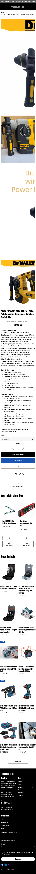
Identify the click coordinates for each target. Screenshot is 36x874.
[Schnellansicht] (9, 572)
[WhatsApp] (13, 473)
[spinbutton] (9, 538)
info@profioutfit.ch (7, 810)
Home (20, 782)
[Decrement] (4, 538)
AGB (2, 829)
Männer (20, 787)
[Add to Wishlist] (18, 466)
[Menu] (5, 7)
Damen (20, 790)
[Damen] (32, 790)
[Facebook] (16, 473)
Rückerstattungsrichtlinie (9, 832)
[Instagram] (8, 864)
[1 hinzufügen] (22, 448)
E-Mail (3, 844)
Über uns (21, 795)
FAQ (2, 819)
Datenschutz (5, 826)
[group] (18, 525)
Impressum (4, 822)
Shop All (20, 784)
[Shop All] (32, 784)
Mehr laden (18, 761)
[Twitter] (22, 473)
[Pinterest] (19, 473)
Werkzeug (21, 793)
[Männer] (32, 787)
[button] (28, 6)
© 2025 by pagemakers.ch (9, 869)
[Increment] (15, 538)
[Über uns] (32, 795)
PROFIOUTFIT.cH (17, 7)
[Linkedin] (5, 864)
